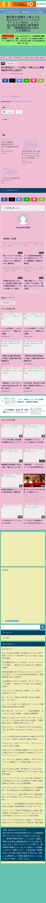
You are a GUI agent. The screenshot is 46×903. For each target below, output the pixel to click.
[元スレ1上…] (11, 146)
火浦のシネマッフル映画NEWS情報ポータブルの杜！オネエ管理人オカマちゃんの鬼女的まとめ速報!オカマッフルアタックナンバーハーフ (22, 752)
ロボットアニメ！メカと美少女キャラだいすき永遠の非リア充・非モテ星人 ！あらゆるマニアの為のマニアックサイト (22, 729)
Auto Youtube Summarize (21, 101)
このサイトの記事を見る (11, 96)
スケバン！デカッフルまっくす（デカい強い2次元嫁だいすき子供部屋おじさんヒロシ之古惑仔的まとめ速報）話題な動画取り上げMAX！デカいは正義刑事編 (23, 780)
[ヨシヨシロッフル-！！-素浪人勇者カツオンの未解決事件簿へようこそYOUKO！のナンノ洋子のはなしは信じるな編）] (22, 797)
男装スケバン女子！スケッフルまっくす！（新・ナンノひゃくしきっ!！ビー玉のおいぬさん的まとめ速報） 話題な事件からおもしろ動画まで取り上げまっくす (22, 720)
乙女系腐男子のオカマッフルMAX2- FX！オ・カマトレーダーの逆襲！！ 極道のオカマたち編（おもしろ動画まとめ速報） (22, 665)
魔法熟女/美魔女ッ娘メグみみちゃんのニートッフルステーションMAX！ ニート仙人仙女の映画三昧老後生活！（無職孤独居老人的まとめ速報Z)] (22, 674)
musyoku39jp (23, 227)
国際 (3, 63)
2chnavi (5, 570)
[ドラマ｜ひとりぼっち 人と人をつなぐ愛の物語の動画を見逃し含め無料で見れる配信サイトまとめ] (32, 152)
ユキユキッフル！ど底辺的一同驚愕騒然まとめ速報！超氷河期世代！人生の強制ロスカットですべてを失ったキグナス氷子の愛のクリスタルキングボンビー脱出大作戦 (22, 813)
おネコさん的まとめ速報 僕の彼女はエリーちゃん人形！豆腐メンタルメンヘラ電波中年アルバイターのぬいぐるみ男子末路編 (22, 655)
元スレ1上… (7, 139)
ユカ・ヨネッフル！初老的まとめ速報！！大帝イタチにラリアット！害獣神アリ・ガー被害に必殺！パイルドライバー (22, 762)
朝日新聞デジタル (13, 63)
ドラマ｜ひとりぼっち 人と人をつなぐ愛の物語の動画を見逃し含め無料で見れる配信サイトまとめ (30, 144)
